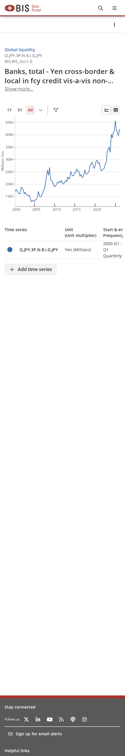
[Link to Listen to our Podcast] (73, 719)
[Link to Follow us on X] (26, 719)
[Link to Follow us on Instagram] (84, 719)
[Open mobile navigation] (114, 8)
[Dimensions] (56, 110)
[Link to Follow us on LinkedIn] (38, 719)
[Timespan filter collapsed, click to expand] (40, 110)
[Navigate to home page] (23, 8)
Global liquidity (20, 49)
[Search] (100, 8)
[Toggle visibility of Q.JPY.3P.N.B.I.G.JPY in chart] (10, 250)
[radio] (106, 110)
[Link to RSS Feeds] (61, 719)
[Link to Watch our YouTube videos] (49, 719)
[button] (114, 24)
